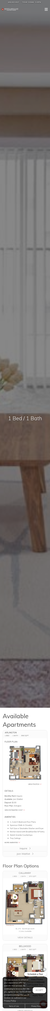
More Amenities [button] (11, 842)
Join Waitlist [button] (24, 853)
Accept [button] (39, 990)
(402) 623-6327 (13, 2)
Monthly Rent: (10, 796)
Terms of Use (14, 1006)
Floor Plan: (9, 806)
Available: (9, 799)
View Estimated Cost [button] (14, 810)
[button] (25, 765)
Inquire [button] (24, 848)
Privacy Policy (36, 1006)
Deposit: (8, 802)
